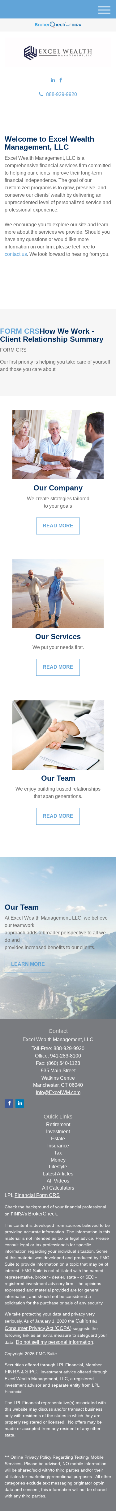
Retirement (58, 1124)
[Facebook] (60, 80)
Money (58, 1159)
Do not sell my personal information (54, 1342)
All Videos (58, 1180)
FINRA (12, 1371)
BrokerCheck (42, 1213)
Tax (58, 1152)
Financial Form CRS (37, 1195)
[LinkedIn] (53, 80)
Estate (58, 1138)
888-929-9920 (61, 94)
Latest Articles (58, 1173)
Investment (58, 1131)
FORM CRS (20, 331)
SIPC (31, 1371)
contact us (16, 254)
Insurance (58, 1145)
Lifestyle (58, 1166)
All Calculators (58, 1188)
